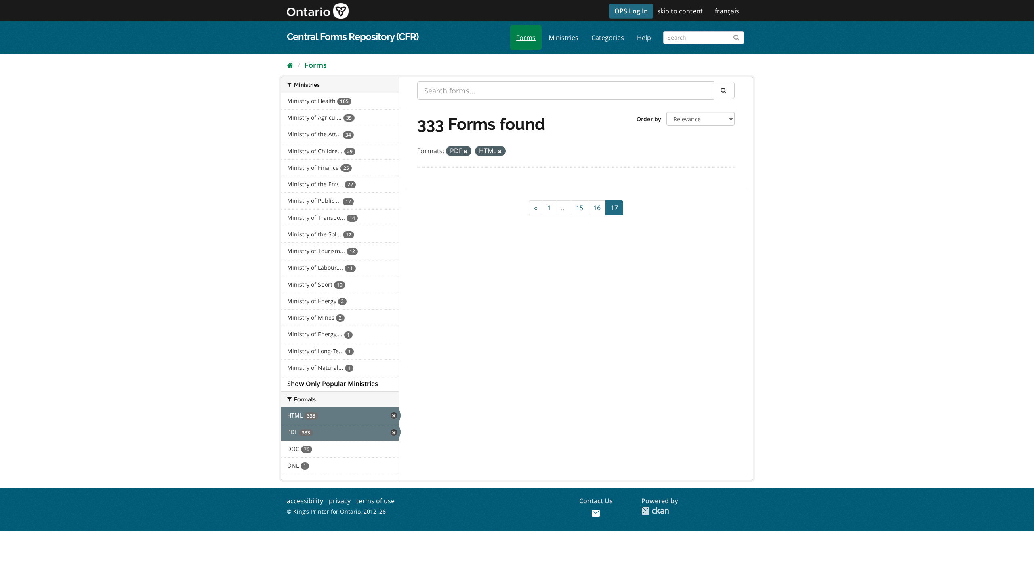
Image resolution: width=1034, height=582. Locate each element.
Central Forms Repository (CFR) (352, 36)
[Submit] (736, 36)
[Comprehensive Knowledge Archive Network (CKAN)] (655, 510)
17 (614, 207)
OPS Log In (631, 10)
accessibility (305, 500)
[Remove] (465, 151)
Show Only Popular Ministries (332, 383)
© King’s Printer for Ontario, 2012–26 (336, 511)
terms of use (375, 500)
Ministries (563, 37)
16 (597, 207)
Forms (526, 37)
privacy (340, 500)
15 (579, 207)
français (727, 10)
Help (644, 37)
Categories (607, 37)
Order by (649, 119)
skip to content (680, 10)
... (563, 207)
